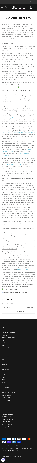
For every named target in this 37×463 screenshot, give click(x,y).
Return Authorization (8, 419)
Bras (3, 367)
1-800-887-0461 (6, 422)
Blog (3, 345)
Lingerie (4, 364)
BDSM (3, 374)
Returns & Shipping (7, 330)
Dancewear (5, 369)
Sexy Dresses (27, 445)
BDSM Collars (6, 397)
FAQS (3, 340)
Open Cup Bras (6, 390)
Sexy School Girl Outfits (9, 392)
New (3, 359)
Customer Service (7, 414)
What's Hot (5, 362)
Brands (4, 403)
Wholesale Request (7, 348)
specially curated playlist (9, 249)
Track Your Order (7, 416)
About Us (5, 327)
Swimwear (5, 372)
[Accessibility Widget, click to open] (3, 460)
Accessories (5, 387)
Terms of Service (7, 424)
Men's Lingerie (6, 400)
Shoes (3, 380)
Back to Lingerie (19, 311)
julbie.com (8, 456)
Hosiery (4, 382)
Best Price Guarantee (8, 332)
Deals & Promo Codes (8, 337)
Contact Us (5, 343)
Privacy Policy (6, 427)
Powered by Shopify (17, 456)
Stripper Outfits (6, 395)
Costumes (5, 385)
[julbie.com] (18, 7)
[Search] (7, 7)
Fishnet (4, 377)
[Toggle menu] (2, 7)
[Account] (30, 7)
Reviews (4, 335)
